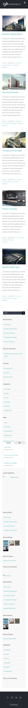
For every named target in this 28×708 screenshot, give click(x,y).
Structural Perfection (10, 92)
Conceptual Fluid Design (12, 151)
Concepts (4, 65)
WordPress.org (8, 435)
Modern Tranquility (9, 209)
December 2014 (8, 377)
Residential (4, 240)
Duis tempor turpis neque (11, 455)
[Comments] (19, 442)
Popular (8, 443)
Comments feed (8, 431)
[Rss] (16, 697)
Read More (4, 67)
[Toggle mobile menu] (25, 2)
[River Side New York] (5, 548)
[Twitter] (12, 697)
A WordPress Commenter (11, 353)
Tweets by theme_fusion (9, 560)
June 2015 (6, 372)
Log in (5, 422)
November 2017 (8, 368)
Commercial (18, 63)
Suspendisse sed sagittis (10, 463)
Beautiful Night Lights (11, 267)
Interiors (8, 123)
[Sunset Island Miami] (5, 543)
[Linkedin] (20, 697)
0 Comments (16, 65)
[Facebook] (7, 697)
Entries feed (7, 427)
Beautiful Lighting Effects (12, 34)
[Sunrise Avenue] (11, 543)
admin (5, 63)
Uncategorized (8, 410)
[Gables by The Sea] (17, 543)
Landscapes (9, 65)
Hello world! (7, 324)
